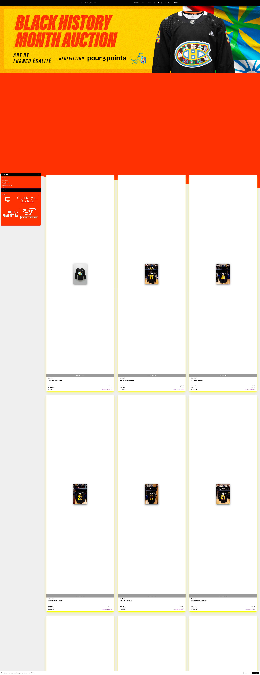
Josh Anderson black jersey (127, 380)
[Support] (154, 3)
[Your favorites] (158, 3)
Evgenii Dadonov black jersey (199, 600)
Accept (255, 673)
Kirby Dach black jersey (126, 600)
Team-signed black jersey (55, 380)
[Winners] (162, 3)
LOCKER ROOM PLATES (7, 185)
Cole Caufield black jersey (55, 600)
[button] (38, 194)
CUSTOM (4, 187)
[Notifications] (169, 3)
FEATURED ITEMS (6, 179)
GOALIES (4, 183)
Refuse (246, 673)
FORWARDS (5, 180)
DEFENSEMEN (5, 182)
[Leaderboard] (165, 3)
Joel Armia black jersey (197, 380)
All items (4, 177)
